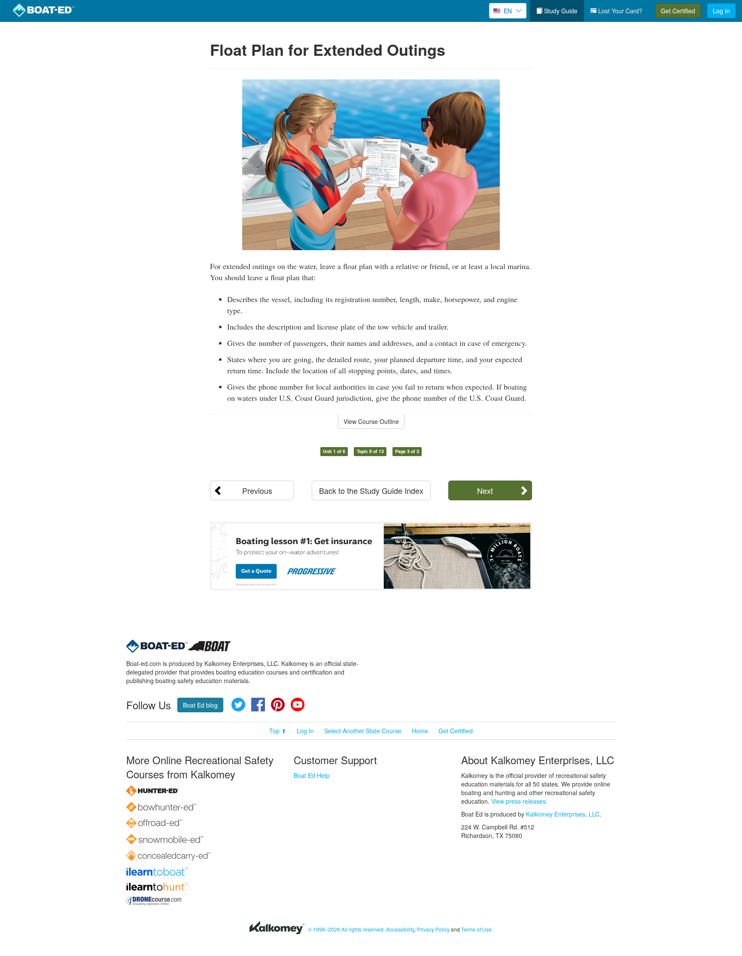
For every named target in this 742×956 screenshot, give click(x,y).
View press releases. (519, 801)
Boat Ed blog (200, 705)
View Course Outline (371, 421)
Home (420, 730)
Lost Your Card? (619, 10)
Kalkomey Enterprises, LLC (562, 814)
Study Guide (560, 10)
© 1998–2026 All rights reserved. (346, 929)
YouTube (297, 704)
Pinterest (278, 704)
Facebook (258, 704)
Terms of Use (476, 929)
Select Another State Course (362, 730)
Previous (257, 490)
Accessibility (400, 929)
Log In (721, 10)
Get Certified (678, 10)
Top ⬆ (277, 730)
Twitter (238, 704)
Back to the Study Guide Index (371, 490)
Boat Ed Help (311, 775)
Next (485, 490)
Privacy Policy (433, 929)
